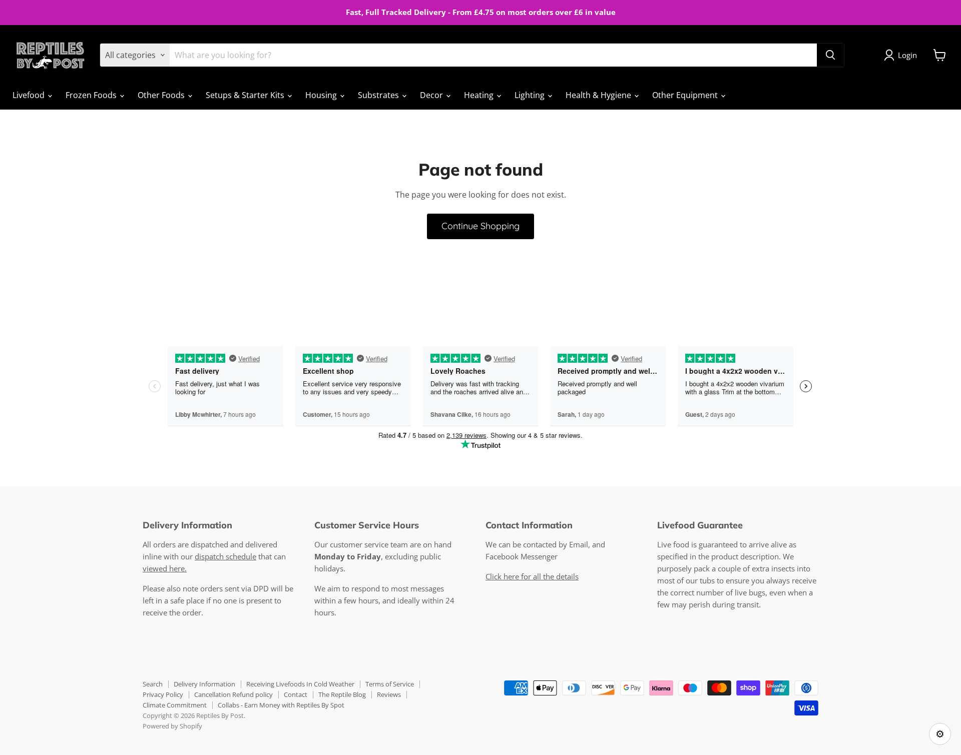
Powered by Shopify (172, 725)
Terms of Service (389, 683)
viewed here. (165, 568)
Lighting (531, 95)
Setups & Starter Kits (246, 95)
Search (153, 683)
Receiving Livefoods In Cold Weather (300, 683)
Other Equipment (686, 95)
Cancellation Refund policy (233, 694)
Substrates (379, 95)
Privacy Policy (163, 694)
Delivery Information (204, 683)
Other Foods (162, 95)
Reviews (389, 694)
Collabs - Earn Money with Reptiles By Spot (281, 704)
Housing (322, 95)
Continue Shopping (480, 226)
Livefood (30, 95)
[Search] (830, 55)
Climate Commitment (175, 704)
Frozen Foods (92, 95)
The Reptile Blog (342, 694)
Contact (295, 694)
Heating (480, 95)
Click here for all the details (532, 576)
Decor (432, 95)
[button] (902, 55)
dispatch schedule (225, 556)
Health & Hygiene (599, 95)
